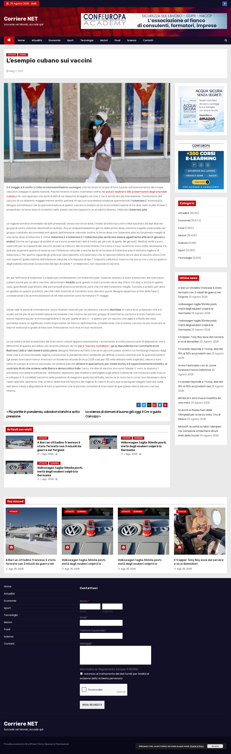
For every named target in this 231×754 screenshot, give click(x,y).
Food (117, 40)
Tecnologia (87, 40)
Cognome (107, 611)
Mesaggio (87, 643)
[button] (226, 40)
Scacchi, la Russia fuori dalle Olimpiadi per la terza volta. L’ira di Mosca (199, 414)
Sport (70, 40)
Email (84, 617)
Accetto (215, 746)
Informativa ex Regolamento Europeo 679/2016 (110, 669)
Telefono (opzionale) (93, 630)
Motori (104, 40)
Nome (84, 601)
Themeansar (62, 744)
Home (21, 40)
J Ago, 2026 (47, 454)
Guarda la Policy (197, 746)
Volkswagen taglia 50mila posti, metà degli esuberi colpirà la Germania (144, 446)
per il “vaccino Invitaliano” (94, 346)
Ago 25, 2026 (16, 568)
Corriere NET (21, 19)
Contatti (148, 40)
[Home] (9, 40)
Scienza (131, 40)
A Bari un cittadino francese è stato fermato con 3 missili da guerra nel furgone (59, 446)
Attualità (37, 40)
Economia (54, 40)
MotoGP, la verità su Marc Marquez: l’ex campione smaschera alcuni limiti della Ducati (200, 431)
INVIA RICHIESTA (92, 705)
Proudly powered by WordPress (20, 744)
